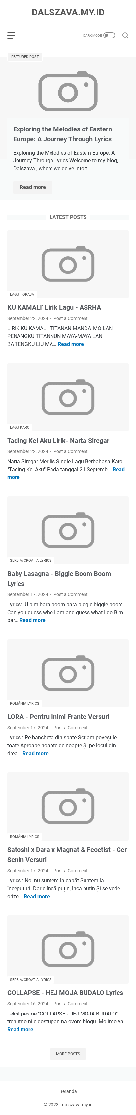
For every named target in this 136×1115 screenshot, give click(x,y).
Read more (36, 188)
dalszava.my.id (68, 12)
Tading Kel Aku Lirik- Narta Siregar (58, 440)
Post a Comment (70, 318)
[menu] (15, 35)
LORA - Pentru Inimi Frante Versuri (58, 717)
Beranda (68, 1091)
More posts (68, 1054)
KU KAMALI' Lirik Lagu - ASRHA (54, 307)
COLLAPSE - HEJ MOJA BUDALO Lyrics (65, 993)
